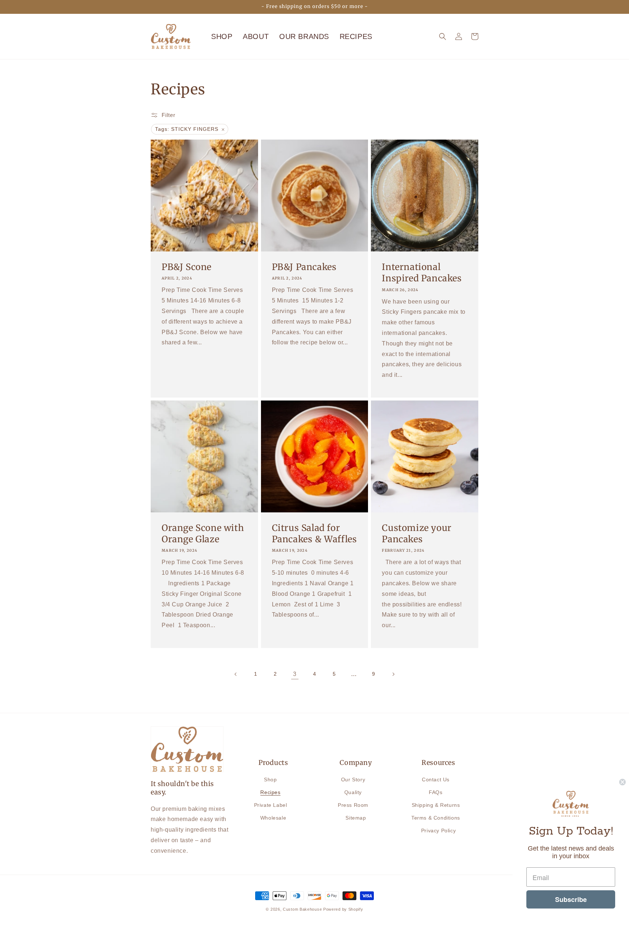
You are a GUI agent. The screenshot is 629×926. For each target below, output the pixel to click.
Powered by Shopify (343, 909)
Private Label (270, 805)
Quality (353, 792)
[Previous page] (236, 674)
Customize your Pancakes (416, 533)
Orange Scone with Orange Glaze (203, 533)
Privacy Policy (438, 830)
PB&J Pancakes (304, 267)
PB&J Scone (186, 267)
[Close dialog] (622, 782)
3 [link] (295, 674)
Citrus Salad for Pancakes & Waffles (314, 533)
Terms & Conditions (435, 818)
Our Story (353, 779)
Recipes (270, 792)
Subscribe (571, 899)
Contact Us (436, 779)
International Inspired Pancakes (422, 272)
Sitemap (355, 818)
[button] (443, 36)
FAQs (435, 792)
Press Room (353, 805)
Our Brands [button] (304, 36)
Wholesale (273, 818)
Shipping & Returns (436, 805)
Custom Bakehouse (302, 909)
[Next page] (393, 674)
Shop (221, 36)
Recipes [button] (356, 36)
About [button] (256, 36)
